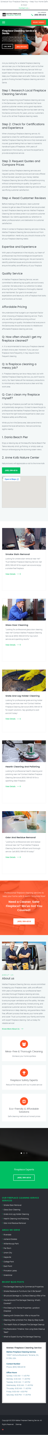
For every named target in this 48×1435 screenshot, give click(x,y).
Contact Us (23, 8)
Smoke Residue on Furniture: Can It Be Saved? (22, 1291)
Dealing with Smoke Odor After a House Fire (21, 1315)
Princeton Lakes (10, 1270)
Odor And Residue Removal (15, 1223)
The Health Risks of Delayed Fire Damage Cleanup (24, 1324)
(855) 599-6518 (40, 15)
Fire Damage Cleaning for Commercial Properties (24, 1286)
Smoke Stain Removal (12, 1205)
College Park (9, 1261)
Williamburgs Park (11, 1243)
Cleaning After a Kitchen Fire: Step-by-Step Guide (23, 1320)
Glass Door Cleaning (12, 1209)
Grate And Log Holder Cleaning (16, 1214)
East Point (8, 1266)
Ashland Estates (10, 1239)
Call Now (7, 46)
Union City (8, 1252)
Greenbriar (8, 1275)
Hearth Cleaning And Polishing (16, 1218)
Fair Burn (7, 1248)
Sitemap (18, 1424)
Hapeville (7, 1257)
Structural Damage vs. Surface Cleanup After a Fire (24, 1295)
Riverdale (7, 1234)
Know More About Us (10, 1029)
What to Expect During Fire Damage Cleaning (22, 1336)
